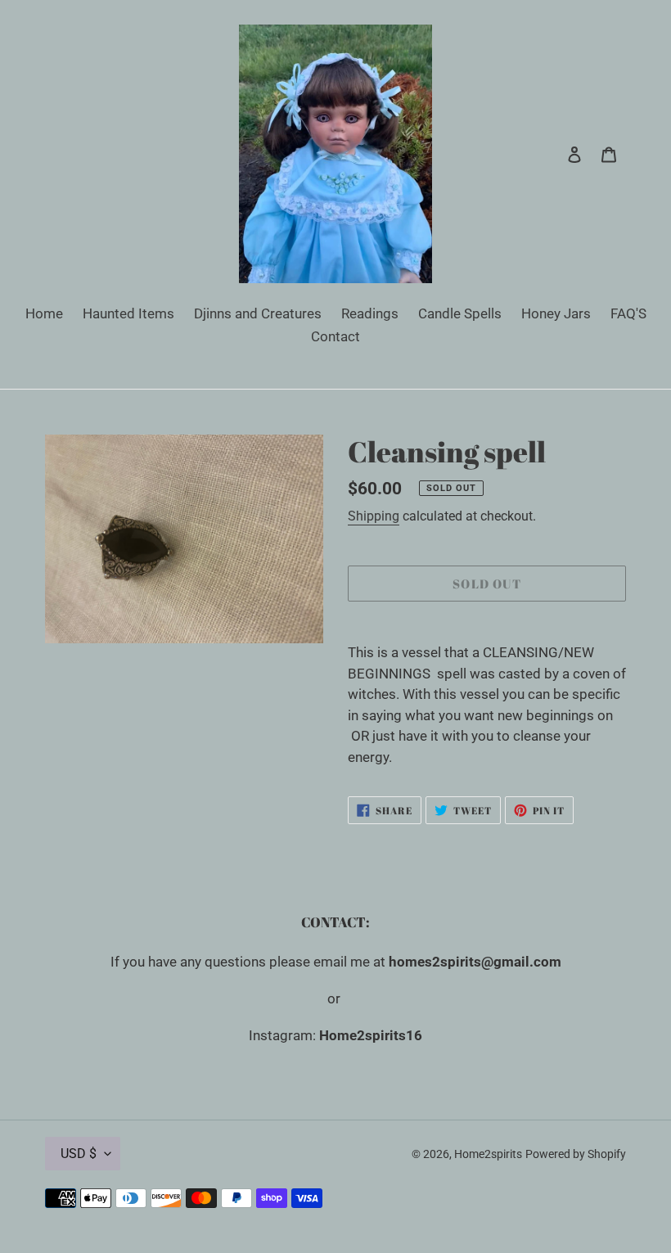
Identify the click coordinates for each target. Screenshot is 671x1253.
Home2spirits (488, 1154)
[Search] (552, 154)
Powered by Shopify (575, 1154)
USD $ (79, 1153)
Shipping (373, 516)
